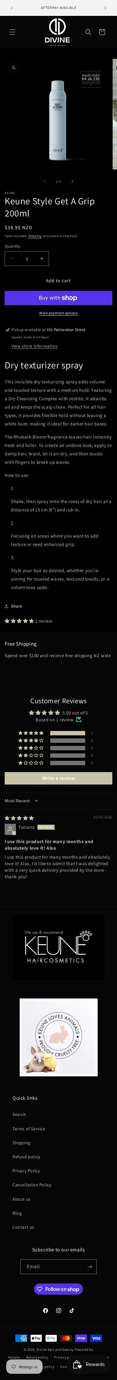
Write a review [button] (58, 778)
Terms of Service (28, 1128)
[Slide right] (72, 181)
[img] (19, 818)
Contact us (23, 1227)
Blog (17, 1213)
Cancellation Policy (31, 1185)
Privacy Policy (26, 1171)
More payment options (58, 313)
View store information (35, 346)
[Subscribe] (89, 1266)
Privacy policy (65, 1357)
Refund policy (26, 1156)
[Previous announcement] (11, 8)
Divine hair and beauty (55, 1349)
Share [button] (16, 606)
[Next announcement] (105, 8)
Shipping (34, 236)
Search (19, 1114)
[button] (12, 32)
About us (21, 1199)
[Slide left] (45, 181)
